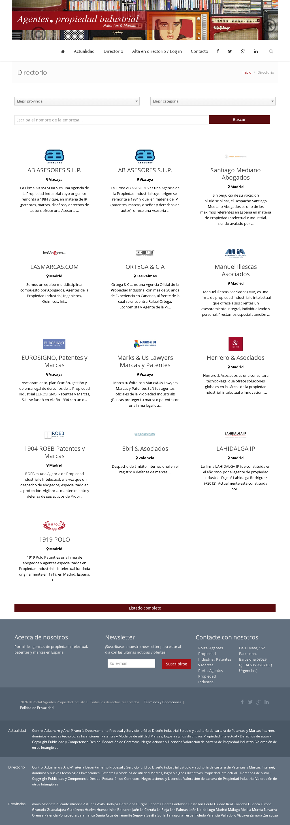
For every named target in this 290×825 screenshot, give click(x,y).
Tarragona (175, 815)
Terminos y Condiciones (163, 702)
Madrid (221, 809)
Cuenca (254, 804)
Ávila (101, 804)
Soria (161, 815)
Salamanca (86, 815)
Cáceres (154, 804)
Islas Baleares (120, 809)
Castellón (195, 804)
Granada (39, 809)
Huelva (90, 809)
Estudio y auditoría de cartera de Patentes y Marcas (220, 730)
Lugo (211, 809)
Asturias (89, 804)
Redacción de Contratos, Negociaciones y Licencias (142, 741)
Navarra (270, 809)
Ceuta (208, 804)
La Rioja (163, 809)
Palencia (51, 815)
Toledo (200, 815)
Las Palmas (179, 809)
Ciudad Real (223, 804)
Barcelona (127, 804)
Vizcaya (243, 815)
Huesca (102, 809)
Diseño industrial (165, 730)
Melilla (246, 809)
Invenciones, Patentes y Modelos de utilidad (115, 736)
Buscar (239, 119)
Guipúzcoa (75, 809)
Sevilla (151, 815)
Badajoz (112, 804)
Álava (36, 804)
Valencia (213, 815)
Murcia (257, 809)
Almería (76, 804)
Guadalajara (56, 809)
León (192, 809)
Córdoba (240, 804)
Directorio (113, 51)
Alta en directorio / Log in (157, 51)
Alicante (62, 804)
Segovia (139, 815)
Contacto (199, 51)
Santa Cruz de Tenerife (114, 815)
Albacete (49, 804)
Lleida (201, 809)
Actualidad (84, 51)
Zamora (256, 815)
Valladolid (228, 815)
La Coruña (148, 809)
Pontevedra (68, 815)
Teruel (189, 815)
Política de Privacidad (37, 707)
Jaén (135, 809)
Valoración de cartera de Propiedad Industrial (219, 741)
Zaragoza (270, 815)
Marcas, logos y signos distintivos (176, 736)
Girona (266, 804)
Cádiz (166, 804)
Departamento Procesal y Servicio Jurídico (118, 730)
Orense (38, 815)
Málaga (234, 809)
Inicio (246, 72)
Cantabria (179, 804)
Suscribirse (176, 664)
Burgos (142, 804)
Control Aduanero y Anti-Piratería (58, 730)
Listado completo (145, 608)
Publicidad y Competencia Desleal (74, 741)
